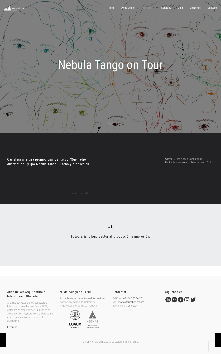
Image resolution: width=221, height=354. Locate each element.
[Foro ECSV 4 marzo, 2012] (218, 340)
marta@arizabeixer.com (131, 302)
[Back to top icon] (204, 347)
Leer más (12, 327)
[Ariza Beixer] (13, 8)
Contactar (131, 305)
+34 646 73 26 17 (132, 298)
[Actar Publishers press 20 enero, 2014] (3, 340)
